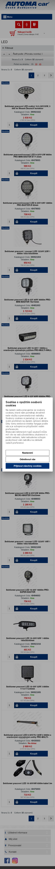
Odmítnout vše (27, 459)
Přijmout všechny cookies (27, 465)
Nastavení (27, 452)
